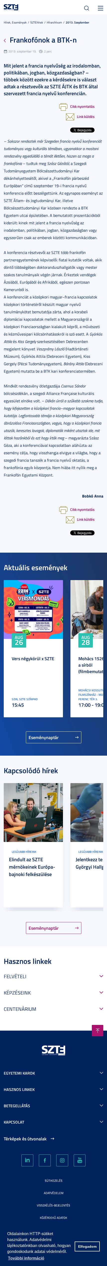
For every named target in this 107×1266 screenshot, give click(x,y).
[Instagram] (62, 1160)
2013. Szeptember (77, 22)
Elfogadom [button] (87, 1246)
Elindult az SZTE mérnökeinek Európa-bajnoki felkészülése (32, 867)
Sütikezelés (53, 1180)
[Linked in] (27, 1160)
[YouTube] (80, 1160)
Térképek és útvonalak (25, 1138)
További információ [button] (26, 1258)
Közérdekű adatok (53, 1218)
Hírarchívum (54, 22)
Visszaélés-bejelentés (53, 1205)
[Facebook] (45, 1160)
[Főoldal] (11, 6)
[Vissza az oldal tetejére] (97, 1030)
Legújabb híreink (24, 852)
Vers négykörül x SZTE (33, 658)
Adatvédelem (53, 1193)
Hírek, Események (15, 22)
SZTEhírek (36, 22)
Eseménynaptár (44, 737)
